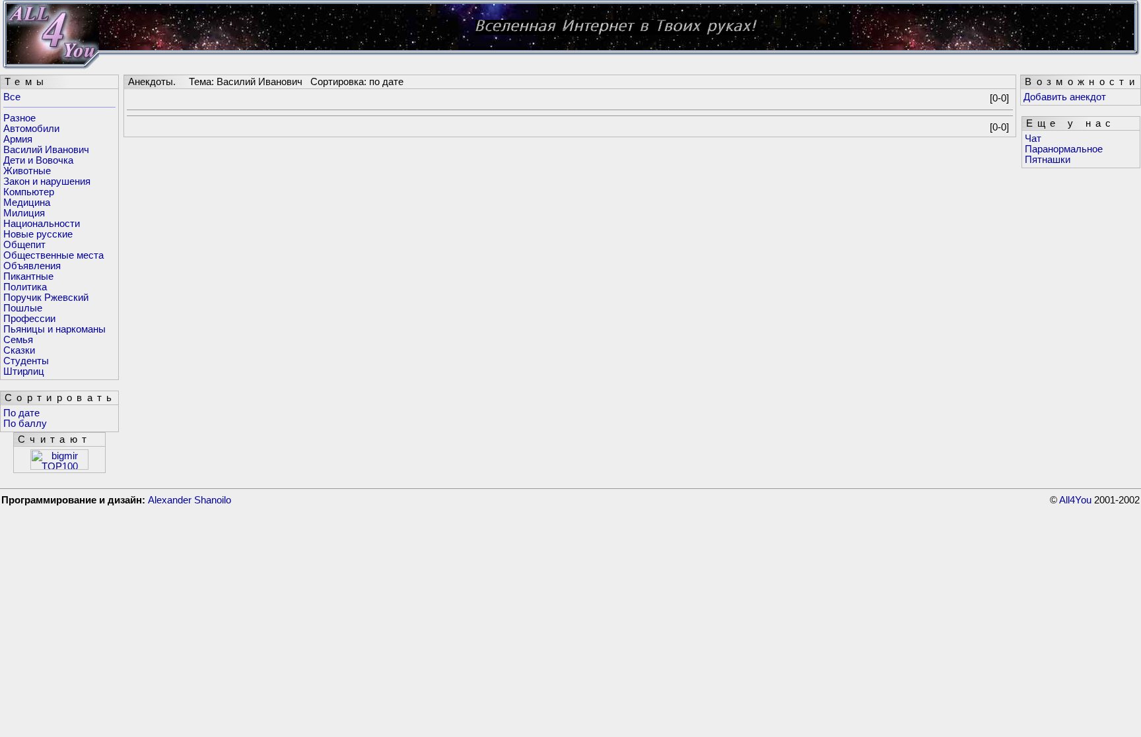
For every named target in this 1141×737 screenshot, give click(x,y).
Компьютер (28, 192)
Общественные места (53, 255)
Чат (1033, 138)
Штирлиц (23, 371)
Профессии (29, 318)
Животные (27, 171)
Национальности (41, 223)
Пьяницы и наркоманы (54, 329)
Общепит (24, 245)
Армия (17, 139)
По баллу (25, 423)
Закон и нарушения (46, 181)
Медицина (26, 202)
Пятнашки (1047, 159)
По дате (21, 413)
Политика (25, 287)
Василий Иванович (46, 149)
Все (11, 97)
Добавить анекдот (1064, 97)
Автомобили (31, 128)
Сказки (19, 350)
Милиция (24, 213)
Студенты (26, 361)
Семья (18, 340)
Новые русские (38, 234)
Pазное (19, 118)
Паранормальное (1064, 149)
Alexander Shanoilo (189, 500)
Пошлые (22, 308)
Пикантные (28, 276)
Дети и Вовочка (38, 160)
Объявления (32, 266)
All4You (1075, 500)
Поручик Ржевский (45, 297)
